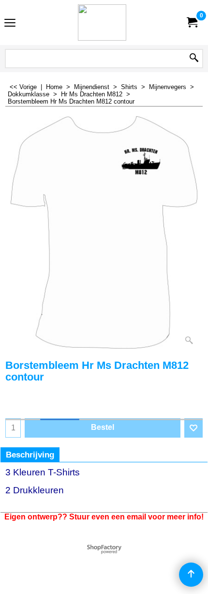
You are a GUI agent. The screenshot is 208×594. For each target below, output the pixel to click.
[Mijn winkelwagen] (191, 22)
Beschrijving (30, 454)
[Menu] (9, 23)
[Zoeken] (194, 58)
